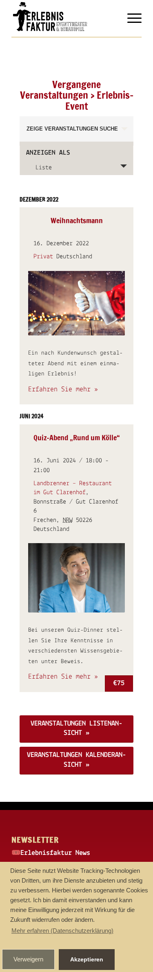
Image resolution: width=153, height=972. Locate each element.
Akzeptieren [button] (86, 959)
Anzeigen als (48, 153)
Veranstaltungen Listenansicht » (76, 728)
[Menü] (130, 18)
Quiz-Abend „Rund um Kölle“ (76, 437)
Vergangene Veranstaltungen (60, 90)
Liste (43, 167)
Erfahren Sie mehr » (63, 389)
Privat (43, 256)
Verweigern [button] (28, 959)
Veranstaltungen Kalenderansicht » (76, 760)
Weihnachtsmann (77, 220)
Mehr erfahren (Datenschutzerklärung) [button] (62, 930)
